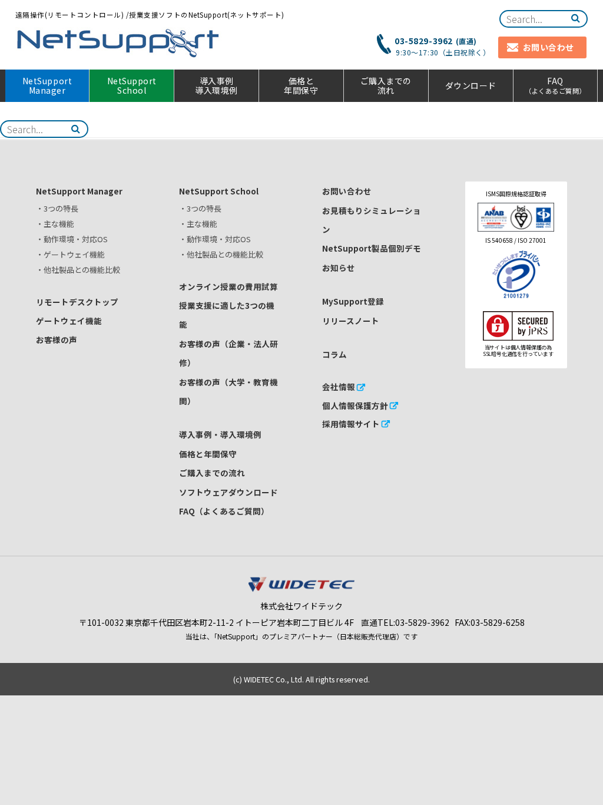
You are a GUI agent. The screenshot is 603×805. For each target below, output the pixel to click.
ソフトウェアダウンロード (228, 492)
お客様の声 (56, 339)
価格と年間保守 (301, 86)
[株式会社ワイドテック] (301, 589)
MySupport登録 (353, 301)
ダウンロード (470, 85)
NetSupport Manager (47, 86)
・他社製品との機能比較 (78, 269)
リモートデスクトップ (77, 302)
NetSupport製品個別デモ (371, 248)
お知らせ (338, 267)
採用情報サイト (351, 424)
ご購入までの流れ (386, 86)
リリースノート (350, 320)
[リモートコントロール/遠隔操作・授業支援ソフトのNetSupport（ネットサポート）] (118, 43)
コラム (334, 354)
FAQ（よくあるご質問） (224, 511)
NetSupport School (132, 86)
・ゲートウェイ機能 (70, 254)
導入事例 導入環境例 (216, 86)
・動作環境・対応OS (72, 239)
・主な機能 (55, 223)
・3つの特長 (57, 208)
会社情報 (338, 386)
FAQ (555, 85)
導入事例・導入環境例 (220, 434)
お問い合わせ (347, 191)
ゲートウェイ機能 (69, 320)
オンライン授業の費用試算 (228, 286)
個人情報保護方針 (355, 405)
